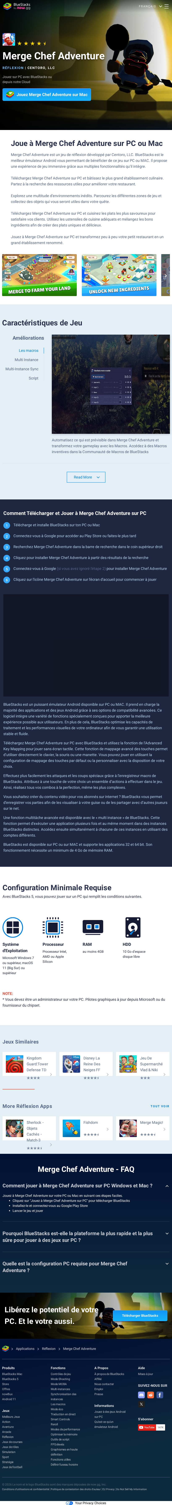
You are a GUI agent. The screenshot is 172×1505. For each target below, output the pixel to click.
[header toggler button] (166, 6)
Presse (98, 1394)
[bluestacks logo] (16, 6)
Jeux (5, 1411)
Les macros (58, 1404)
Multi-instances (60, 1389)
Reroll (54, 1424)
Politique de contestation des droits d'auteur (76, 1489)
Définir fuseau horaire (64, 1464)
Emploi (98, 1389)
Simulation (9, 1452)
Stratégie (7, 1462)
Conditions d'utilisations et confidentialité (25, 1489)
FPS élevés (57, 1444)
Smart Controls (60, 1419)
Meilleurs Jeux (11, 1416)
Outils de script (60, 1439)
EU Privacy (108, 1489)
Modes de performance (65, 1429)
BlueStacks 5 (10, 1379)
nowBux (7, 1394)
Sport (5, 1457)
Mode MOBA (59, 1384)
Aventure (7, 1426)
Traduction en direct (63, 1414)
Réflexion (13, 68)
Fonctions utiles (61, 1459)
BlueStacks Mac (12, 1374)
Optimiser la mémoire (64, 1434)
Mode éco (57, 1409)
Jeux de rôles (10, 1447)
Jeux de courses (12, 1442)
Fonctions (58, 1368)
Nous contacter (104, 1384)
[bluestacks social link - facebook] (159, 1395)
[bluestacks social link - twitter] (141, 1404)
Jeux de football (12, 1467)
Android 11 (9, 1399)
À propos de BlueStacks (109, 1374)
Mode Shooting (60, 1379)
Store (5, 1384)
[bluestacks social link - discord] (141, 1395)
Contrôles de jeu (61, 1374)
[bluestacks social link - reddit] (150, 1395)
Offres (6, 1389)
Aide (141, 1368)
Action (6, 1421)
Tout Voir (160, 1106)
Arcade (6, 1432)
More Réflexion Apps (27, 1106)
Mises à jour (145, 1374)
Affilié (98, 1379)
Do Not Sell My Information (131, 1489)
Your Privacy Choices (90, 1503)
